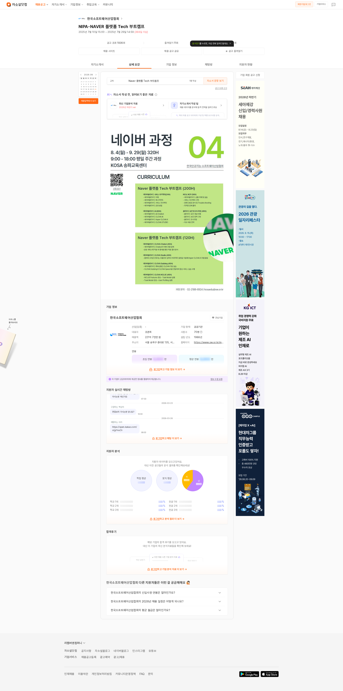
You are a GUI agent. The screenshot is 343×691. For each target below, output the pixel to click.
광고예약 (105, 657)
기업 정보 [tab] (171, 64)
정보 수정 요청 (216, 379)
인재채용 (69, 674)
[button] (137, 109)
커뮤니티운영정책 (126, 674)
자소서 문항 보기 (215, 80)
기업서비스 (321, 4)
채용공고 (40, 4)
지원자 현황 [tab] (246, 64)
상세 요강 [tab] (134, 64)
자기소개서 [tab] (97, 64)
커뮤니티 (108, 4)
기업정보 (75, 4)
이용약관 (83, 674)
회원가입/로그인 (304, 4)
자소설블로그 (102, 651)
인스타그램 (138, 651)
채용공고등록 (88, 657)
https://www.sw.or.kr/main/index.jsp (215, 342)
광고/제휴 (119, 657)
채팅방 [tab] (208, 64)
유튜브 (152, 651)
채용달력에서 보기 (88, 101)
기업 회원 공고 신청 (250, 75)
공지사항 (86, 651)
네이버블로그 (121, 651)
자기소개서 (58, 4)
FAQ (142, 674)
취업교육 (92, 4)
